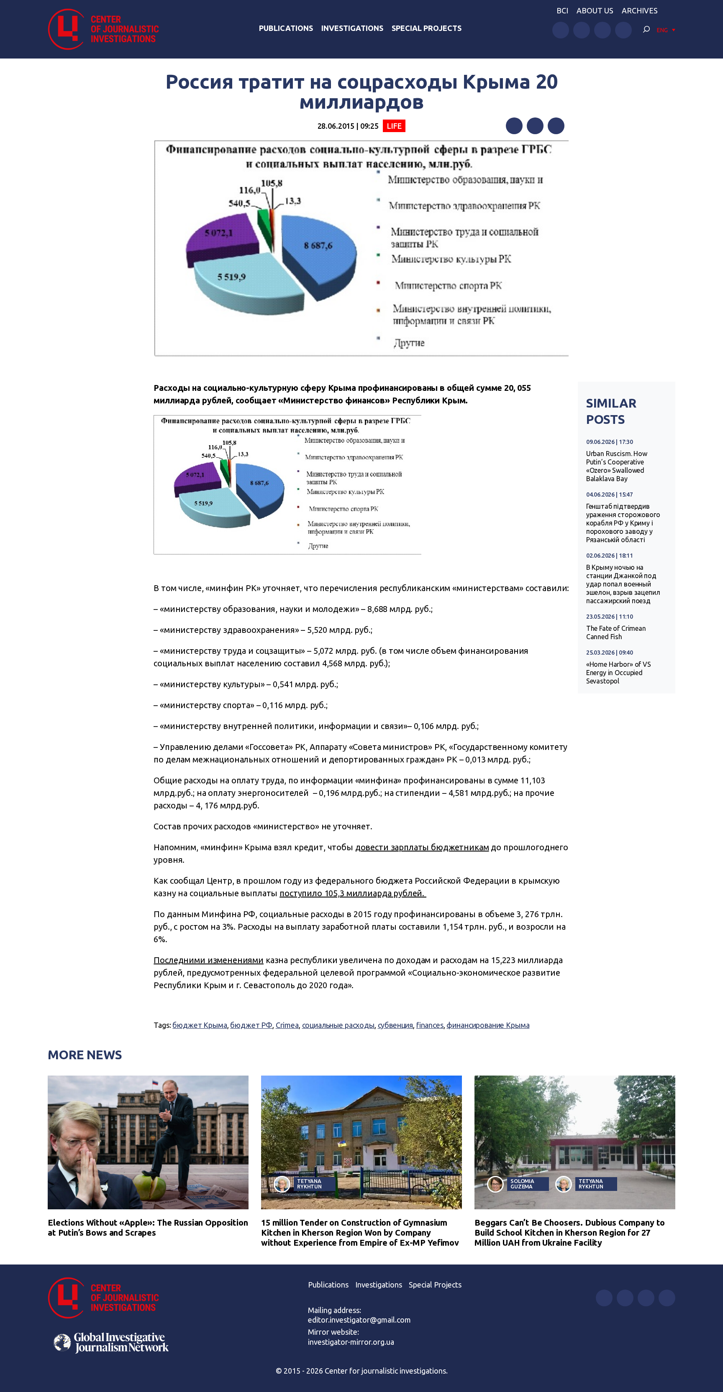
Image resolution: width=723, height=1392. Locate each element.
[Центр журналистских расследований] (108, 29)
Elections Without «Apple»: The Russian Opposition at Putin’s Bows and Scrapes (148, 1227)
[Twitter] (535, 125)
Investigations (352, 28)
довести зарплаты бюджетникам (422, 847)
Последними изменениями (209, 960)
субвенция (395, 1025)
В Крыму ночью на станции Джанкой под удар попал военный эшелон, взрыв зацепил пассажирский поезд (623, 583)
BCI (562, 10)
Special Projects (426, 28)
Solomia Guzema (522, 1183)
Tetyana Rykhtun (309, 1183)
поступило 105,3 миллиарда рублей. (352, 893)
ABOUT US (595, 10)
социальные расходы (338, 1025)
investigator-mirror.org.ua (351, 1342)
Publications (286, 28)
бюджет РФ (251, 1025)
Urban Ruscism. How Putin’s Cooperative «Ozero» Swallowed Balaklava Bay (616, 466)
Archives (640, 10)
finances (430, 1025)
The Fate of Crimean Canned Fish (616, 632)
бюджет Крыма (199, 1025)
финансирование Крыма (487, 1025)
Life (394, 126)
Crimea (287, 1025)
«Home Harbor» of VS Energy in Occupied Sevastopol (618, 672)
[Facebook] (514, 125)
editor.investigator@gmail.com (359, 1320)
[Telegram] (556, 125)
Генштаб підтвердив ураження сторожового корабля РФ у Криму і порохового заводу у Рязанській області (623, 522)
